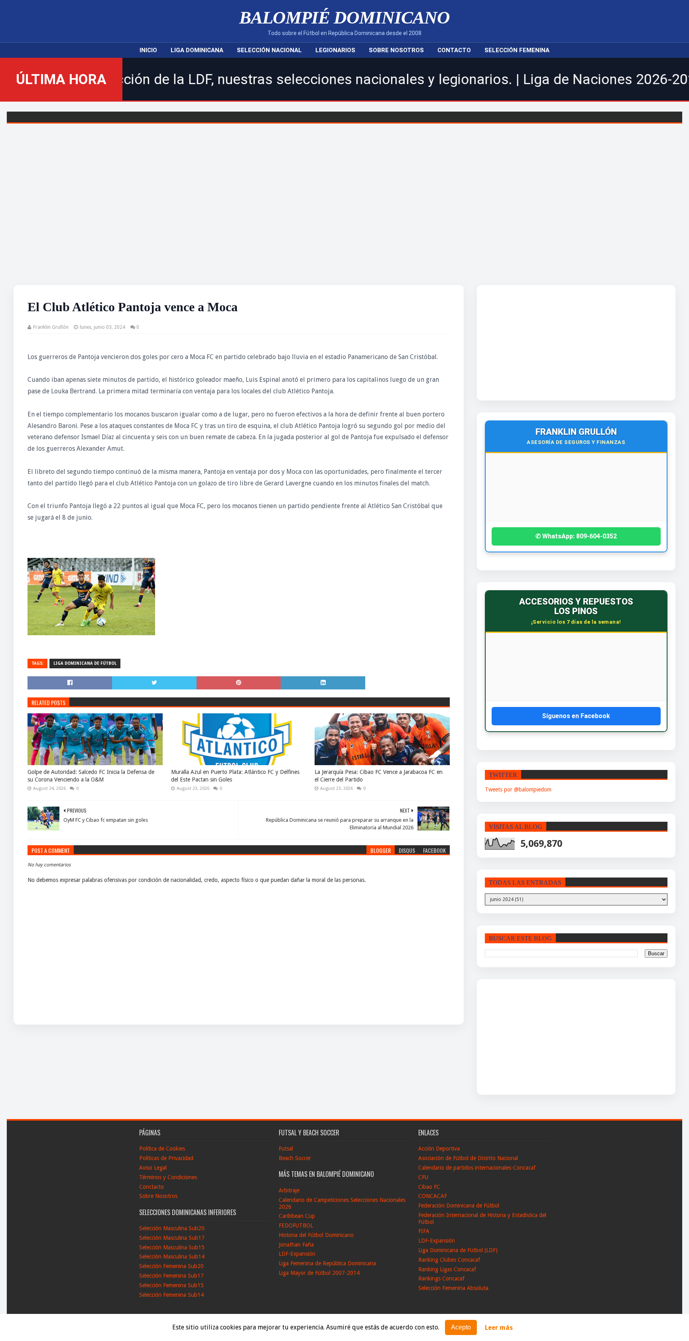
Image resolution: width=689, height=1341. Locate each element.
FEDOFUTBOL (296, 1225)
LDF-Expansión (297, 1254)
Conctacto (151, 1187)
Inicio (148, 50)
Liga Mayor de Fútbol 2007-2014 (319, 1273)
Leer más (499, 1327)
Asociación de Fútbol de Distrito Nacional (468, 1158)
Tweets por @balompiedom (518, 789)
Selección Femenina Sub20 (171, 1266)
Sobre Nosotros (396, 50)
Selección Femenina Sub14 (171, 1295)
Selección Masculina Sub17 (172, 1238)
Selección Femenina (516, 50)
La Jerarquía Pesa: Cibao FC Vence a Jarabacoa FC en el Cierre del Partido (379, 776)
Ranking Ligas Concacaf (447, 1269)
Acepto (461, 1327)
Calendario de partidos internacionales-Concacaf (476, 1167)
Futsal (286, 1148)
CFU (423, 1177)
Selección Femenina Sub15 (171, 1285)
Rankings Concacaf (441, 1278)
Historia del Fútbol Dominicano (316, 1235)
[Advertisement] (344, 219)
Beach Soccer (295, 1158)
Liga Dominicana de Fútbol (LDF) (458, 1250)
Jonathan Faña (296, 1244)
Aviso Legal (153, 1167)
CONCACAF (432, 1196)
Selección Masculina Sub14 (172, 1256)
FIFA (423, 1231)
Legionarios (335, 50)
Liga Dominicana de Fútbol (84, 663)
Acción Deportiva (439, 1148)
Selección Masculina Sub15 (172, 1247)
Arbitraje (289, 1190)
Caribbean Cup (297, 1216)
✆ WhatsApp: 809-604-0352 (576, 536)
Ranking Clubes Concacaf (449, 1260)
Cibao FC (429, 1187)
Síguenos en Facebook (576, 716)
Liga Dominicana (197, 50)
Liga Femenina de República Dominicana (327, 1263)
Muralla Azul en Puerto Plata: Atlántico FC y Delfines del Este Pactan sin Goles (235, 776)
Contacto (454, 50)
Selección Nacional (269, 50)
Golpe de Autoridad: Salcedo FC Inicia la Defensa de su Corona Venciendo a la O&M (91, 776)
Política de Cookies (162, 1148)
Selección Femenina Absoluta (453, 1288)
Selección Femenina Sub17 (171, 1275)
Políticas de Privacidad (166, 1158)
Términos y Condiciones (168, 1177)
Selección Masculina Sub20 (172, 1228)
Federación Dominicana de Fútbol (458, 1205)
